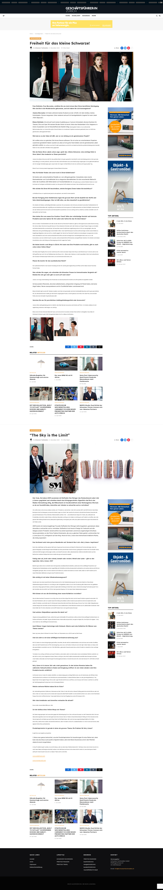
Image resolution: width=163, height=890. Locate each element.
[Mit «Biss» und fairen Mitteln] (111, 262)
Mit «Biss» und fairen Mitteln (124, 261)
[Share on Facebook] (121, 48)
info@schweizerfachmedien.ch (124, 868)
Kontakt (32, 859)
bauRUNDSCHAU (89, 862)
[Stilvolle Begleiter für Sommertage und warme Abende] (41, 364)
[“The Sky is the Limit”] (81, 468)
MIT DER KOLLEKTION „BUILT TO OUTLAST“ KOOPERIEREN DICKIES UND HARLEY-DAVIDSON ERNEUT (41, 408)
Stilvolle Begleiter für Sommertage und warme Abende (39, 377)
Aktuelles (33, 372)
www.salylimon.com (39, 756)
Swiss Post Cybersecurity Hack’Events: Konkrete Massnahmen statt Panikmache (89, 378)
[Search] (159, 16)
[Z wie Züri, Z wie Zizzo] (111, 223)
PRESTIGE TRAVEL (62, 864)
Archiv (31, 862)
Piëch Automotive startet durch (122, 251)
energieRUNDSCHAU (90, 864)
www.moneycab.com (39, 760)
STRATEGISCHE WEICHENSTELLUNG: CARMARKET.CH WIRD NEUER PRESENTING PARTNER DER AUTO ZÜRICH (65, 409)
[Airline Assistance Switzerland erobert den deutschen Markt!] (111, 233)
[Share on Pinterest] (128, 48)
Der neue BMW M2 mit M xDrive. (63, 376)
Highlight (76, 15)
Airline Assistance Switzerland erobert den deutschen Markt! (125, 232)
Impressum (33, 864)
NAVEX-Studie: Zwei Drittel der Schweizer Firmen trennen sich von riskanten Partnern (91, 407)
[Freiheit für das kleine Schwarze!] (81, 76)
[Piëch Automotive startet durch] (111, 253)
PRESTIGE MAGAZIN (63, 862)
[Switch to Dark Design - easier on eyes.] (157, 15)
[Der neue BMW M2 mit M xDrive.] (66, 364)
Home (68, 15)
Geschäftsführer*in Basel (91, 870)
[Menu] (3, 15)
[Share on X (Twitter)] (125, 48)
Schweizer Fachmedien (41, 48)
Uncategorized (35, 38)
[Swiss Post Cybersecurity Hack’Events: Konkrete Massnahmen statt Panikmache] (91, 364)
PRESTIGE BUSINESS (90, 859)
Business (86, 15)
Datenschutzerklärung (36, 867)
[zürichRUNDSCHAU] (81, 9)
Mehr (94, 15)
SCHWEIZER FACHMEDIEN (65, 859)
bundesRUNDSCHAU (90, 867)
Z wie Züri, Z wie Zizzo (124, 221)
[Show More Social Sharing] (131, 48)
